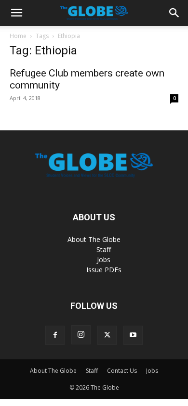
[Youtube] (133, 335)
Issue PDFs (103, 269)
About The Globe (94, 239)
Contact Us (122, 371)
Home (18, 36)
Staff (103, 249)
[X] (107, 335)
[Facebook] (55, 335)
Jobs (103, 259)
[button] (16, 13)
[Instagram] (81, 334)
